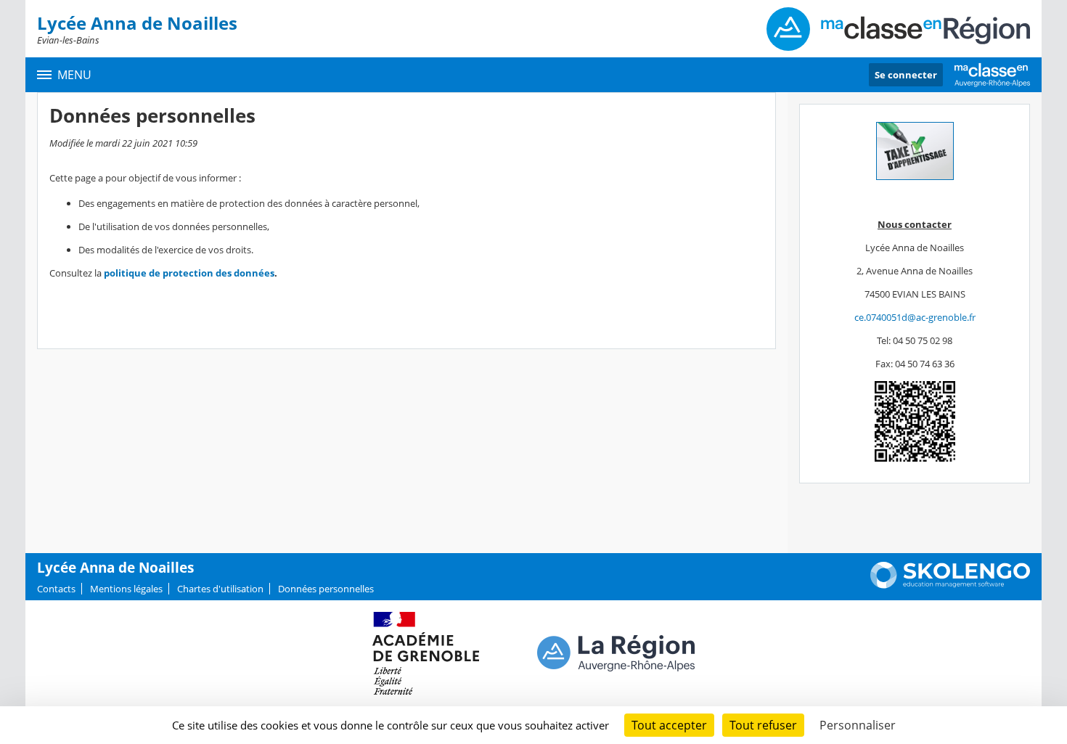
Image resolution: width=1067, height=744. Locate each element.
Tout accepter (669, 725)
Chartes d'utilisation (220, 588)
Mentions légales (126, 588)
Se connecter (906, 74)
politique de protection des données (189, 272)
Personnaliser (857, 725)
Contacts (56, 588)
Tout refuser (763, 725)
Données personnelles (326, 588)
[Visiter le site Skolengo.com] (950, 585)
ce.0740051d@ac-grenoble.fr (915, 317)
